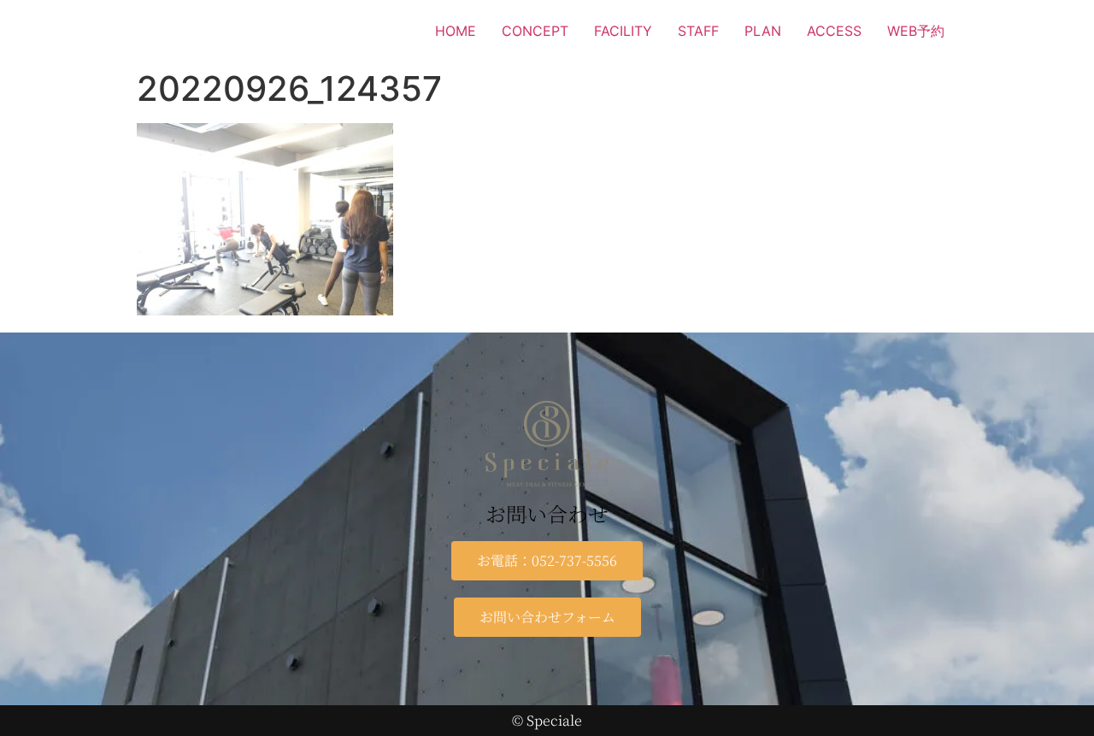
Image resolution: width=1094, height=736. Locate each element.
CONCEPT (535, 30)
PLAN (762, 30)
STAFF (698, 30)
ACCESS (834, 30)
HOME (455, 30)
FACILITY (623, 30)
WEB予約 (915, 30)
